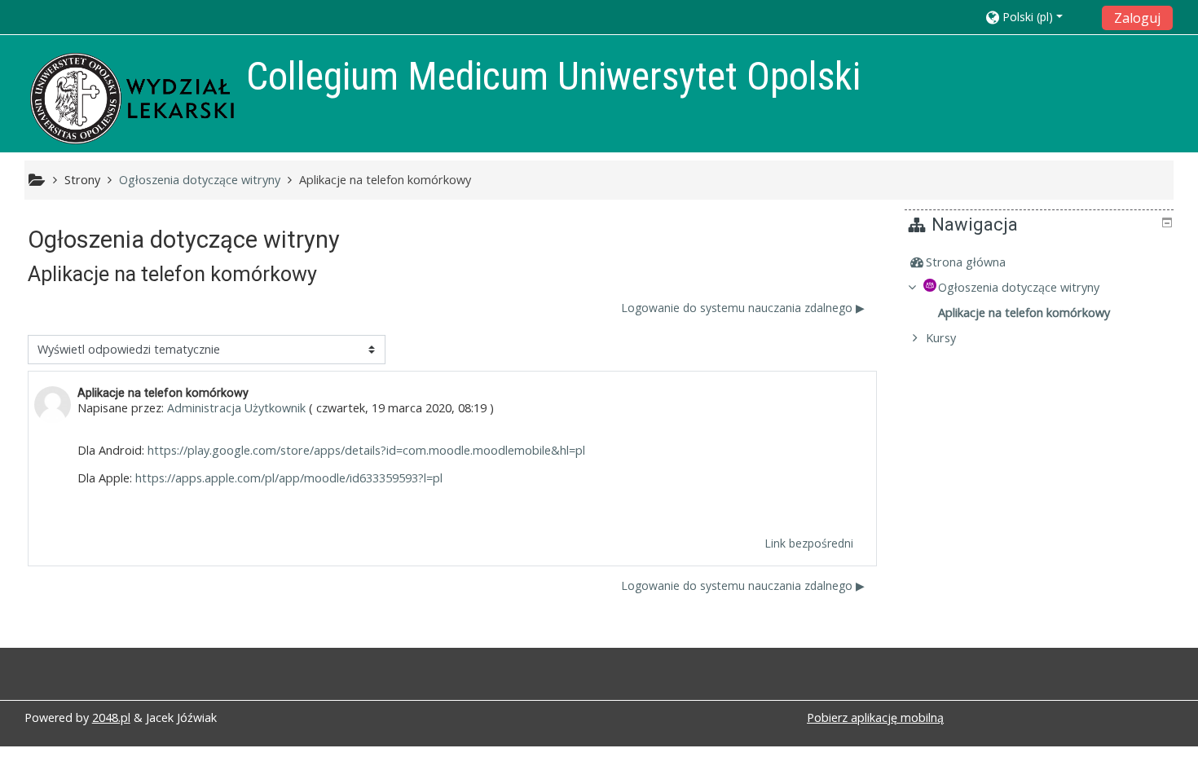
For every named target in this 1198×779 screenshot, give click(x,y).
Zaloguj (1137, 18)
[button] (1039, 16)
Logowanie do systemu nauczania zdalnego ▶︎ (743, 307)
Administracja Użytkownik (236, 408)
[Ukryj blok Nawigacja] (1167, 222)
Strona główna (966, 262)
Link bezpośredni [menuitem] (808, 543)
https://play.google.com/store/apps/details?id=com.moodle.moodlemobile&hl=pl (366, 450)
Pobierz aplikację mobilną (875, 717)
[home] (132, 98)
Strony (82, 179)
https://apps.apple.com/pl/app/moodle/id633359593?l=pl (289, 478)
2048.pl (111, 717)
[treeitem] (1041, 262)
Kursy (941, 337)
